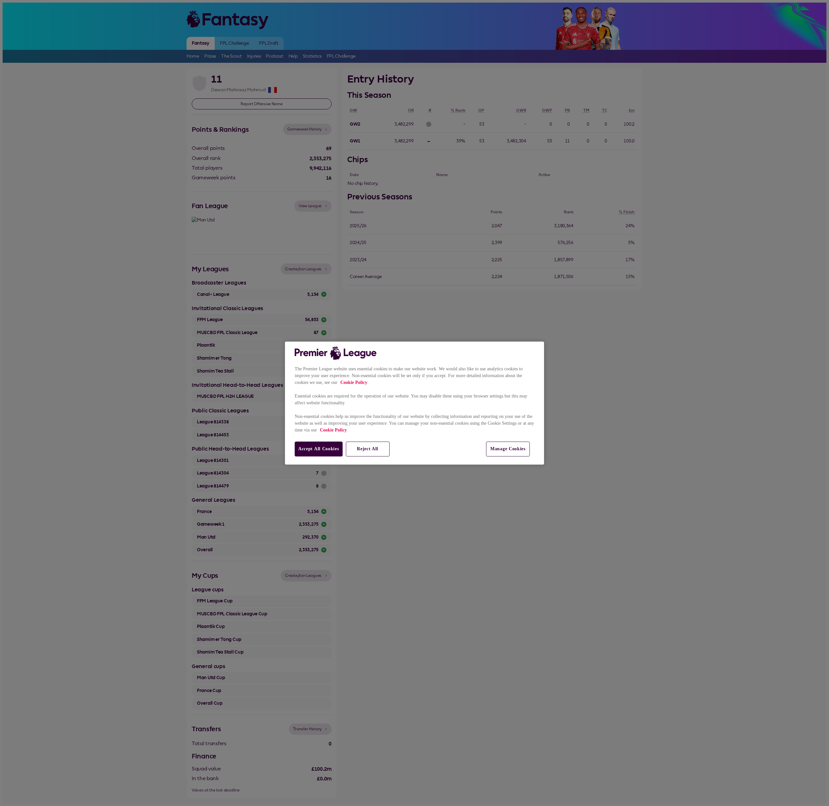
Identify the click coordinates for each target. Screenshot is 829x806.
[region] (414, 403)
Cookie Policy (353, 382)
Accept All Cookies (318, 448)
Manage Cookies (508, 448)
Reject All (367, 448)
